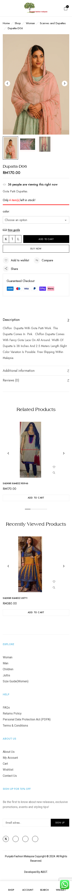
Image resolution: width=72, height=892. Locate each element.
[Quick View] (54, 472)
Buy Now (35, 248)
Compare (47, 260)
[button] (65, 8)
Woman (30, 23)
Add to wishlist (20, 260)
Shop (18, 23)
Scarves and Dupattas (53, 23)
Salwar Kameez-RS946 (15, 483)
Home (6, 23)
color (6, 211)
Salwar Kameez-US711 (15, 598)
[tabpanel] (36, 461)
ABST (44, 871)
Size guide (14, 230)
